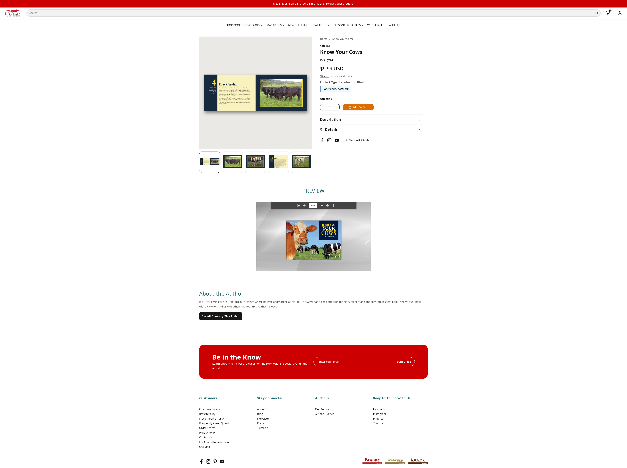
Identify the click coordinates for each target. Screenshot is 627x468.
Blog (260, 414)
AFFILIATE (395, 25)
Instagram (379, 414)
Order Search (207, 428)
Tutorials (262, 428)
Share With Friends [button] (359, 140)
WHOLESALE (375, 25)
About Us (263, 409)
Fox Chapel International (214, 442)
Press (260, 423)
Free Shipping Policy (211, 418)
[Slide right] (311, 162)
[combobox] (313, 13)
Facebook (379, 409)
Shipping (324, 76)
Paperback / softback (336, 89)
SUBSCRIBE (404, 361)
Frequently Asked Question (215, 423)
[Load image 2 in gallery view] (232, 162)
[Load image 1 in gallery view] (209, 162)
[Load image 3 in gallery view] (255, 162)
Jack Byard (326, 60)
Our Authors (322, 409)
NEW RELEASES (297, 25)
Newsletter (264, 418)
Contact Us (206, 437)
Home (323, 39)
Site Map (204, 447)
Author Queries (324, 414)
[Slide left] (199, 162)
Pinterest (378, 418)
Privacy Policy (207, 432)
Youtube (378, 423)
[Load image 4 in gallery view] (278, 162)
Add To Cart (360, 107)
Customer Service (210, 409)
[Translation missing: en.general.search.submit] (597, 13)
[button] (243, 25)
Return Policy (207, 414)
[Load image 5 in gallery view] (301, 162)
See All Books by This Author (221, 316)
